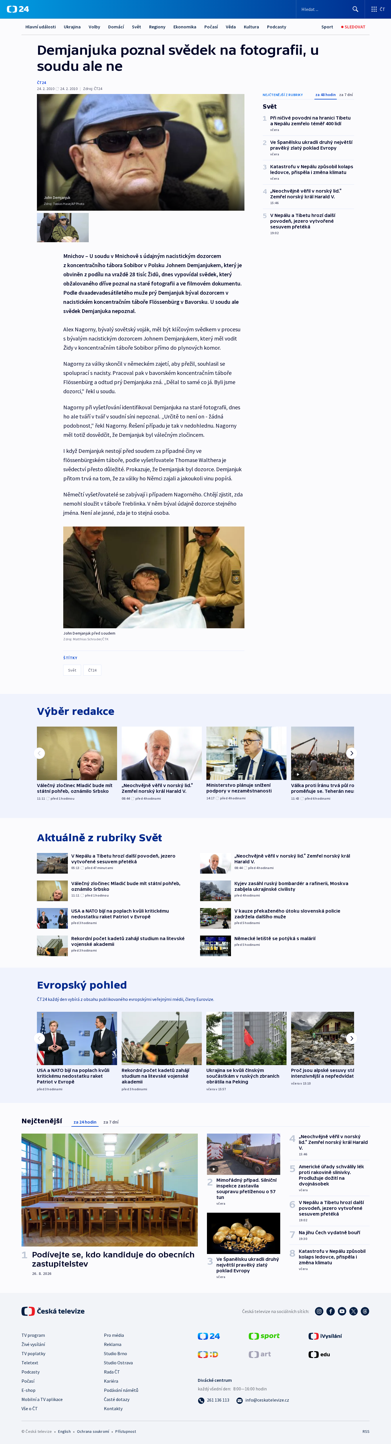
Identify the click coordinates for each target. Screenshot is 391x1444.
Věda (231, 27)
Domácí (116, 27)
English (64, 1431)
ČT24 (41, 82)
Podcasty (276, 27)
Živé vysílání (33, 1344)
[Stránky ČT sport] (264, 1335)
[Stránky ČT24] (209, 1335)
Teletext (29, 1362)
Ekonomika (184, 27)
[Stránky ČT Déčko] (208, 1354)
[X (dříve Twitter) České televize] (353, 1311)
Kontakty (113, 1408)
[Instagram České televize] (319, 1311)
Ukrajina (72, 27)
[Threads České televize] (365, 1311)
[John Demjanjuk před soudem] (153, 577)
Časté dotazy (116, 1399)
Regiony (157, 27)
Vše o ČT (29, 1408)
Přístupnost (125, 1431)
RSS (366, 1431)
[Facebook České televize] (330, 1311)
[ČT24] (18, 9)
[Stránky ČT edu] (319, 1354)
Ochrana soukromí (93, 1431)
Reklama (112, 1344)
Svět (136, 27)
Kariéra (111, 1381)
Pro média (114, 1335)
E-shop (28, 1390)
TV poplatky (33, 1353)
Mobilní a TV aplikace (42, 1399)
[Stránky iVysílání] (325, 1335)
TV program (33, 1335)
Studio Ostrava (118, 1362)
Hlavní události (40, 27)
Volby (94, 27)
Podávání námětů (121, 1390)
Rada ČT (112, 1372)
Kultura (251, 27)
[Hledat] (355, 9)
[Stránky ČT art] (260, 1354)
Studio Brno (115, 1353)
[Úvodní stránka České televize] (53, 1311)
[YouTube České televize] (342, 1311)
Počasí (211, 27)
